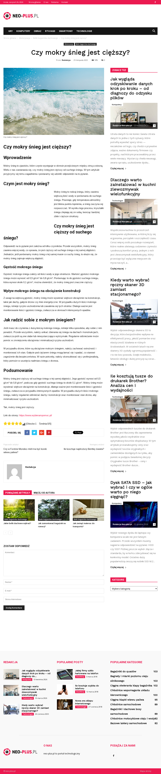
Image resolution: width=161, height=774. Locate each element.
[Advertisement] (100, 16)
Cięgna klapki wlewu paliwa (127, 699)
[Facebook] (155, 2)
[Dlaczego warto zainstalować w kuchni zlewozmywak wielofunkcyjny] (134, 212)
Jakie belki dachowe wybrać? (17, 523)
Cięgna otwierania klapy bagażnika (131, 685)
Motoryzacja (69, 44)
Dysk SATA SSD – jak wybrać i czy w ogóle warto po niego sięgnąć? (131, 489)
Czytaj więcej (117, 168)
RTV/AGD (50, 31)
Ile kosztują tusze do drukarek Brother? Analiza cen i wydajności (131, 383)
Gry (10, 31)
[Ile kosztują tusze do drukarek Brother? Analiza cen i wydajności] (134, 409)
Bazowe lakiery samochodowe (128, 723)
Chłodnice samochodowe (125, 704)
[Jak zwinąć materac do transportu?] (88, 510)
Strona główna (35, 2)
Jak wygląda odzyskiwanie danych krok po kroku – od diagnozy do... (36, 673)
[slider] (12, 423)
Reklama (54, 2)
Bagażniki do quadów (123, 671)
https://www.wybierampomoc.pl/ (35, 415)
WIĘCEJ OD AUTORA (44, 493)
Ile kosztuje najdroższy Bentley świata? (84, 449)
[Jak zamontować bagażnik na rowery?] (53, 510)
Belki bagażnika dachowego (86, 44)
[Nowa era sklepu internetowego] (65, 704)
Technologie (84, 31)
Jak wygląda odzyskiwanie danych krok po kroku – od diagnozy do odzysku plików (131, 88)
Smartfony (66, 31)
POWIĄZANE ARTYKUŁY (17, 493)
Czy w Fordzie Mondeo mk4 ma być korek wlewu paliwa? (25, 451)
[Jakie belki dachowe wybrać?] (19, 510)
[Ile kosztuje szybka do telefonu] (65, 689)
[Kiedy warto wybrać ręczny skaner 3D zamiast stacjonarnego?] (134, 312)
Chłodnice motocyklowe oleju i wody (132, 718)
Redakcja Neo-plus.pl (122, 125)
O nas (46, 2)
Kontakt (64, 2)
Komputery (23, 31)
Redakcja (66, 60)
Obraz (37, 31)
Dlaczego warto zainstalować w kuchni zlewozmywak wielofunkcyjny (133, 186)
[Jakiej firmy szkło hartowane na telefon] (65, 674)
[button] (154, 31)
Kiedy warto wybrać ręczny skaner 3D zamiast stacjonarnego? (35, 708)
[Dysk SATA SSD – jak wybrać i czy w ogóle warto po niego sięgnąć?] (134, 515)
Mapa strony (145, 771)
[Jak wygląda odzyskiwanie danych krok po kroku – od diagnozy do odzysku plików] (134, 116)
